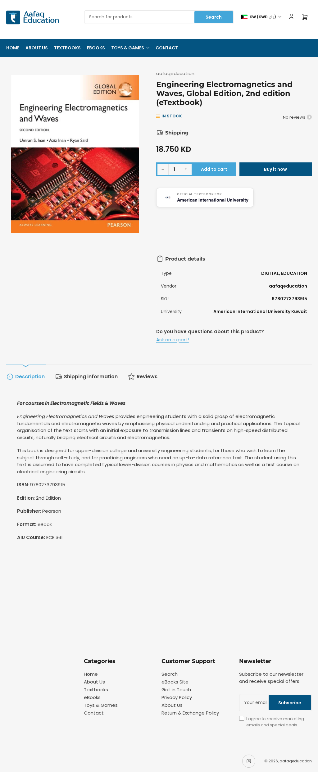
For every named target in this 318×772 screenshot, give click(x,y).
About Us (36, 48)
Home (12, 48)
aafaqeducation (175, 73)
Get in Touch (176, 689)
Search (214, 17)
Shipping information (91, 376)
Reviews (147, 376)
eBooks (96, 48)
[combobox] (159, 17)
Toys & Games (127, 48)
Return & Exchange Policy (190, 713)
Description (30, 376)
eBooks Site (175, 682)
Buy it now (275, 169)
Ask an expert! (172, 339)
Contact (167, 48)
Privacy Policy (176, 697)
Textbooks (67, 48)
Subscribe (289, 703)
